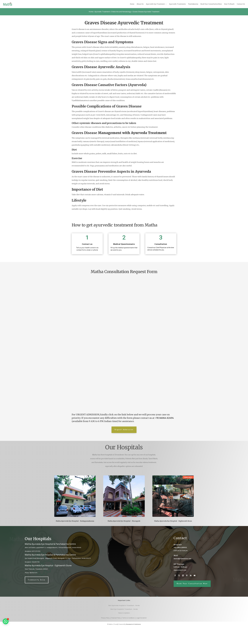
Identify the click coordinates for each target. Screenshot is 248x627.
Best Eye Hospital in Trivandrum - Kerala (124, 609)
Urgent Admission (124, 429)
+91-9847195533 (180, 547)
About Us (140, 4)
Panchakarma (193, 4)
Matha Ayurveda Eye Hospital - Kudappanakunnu (75, 521)
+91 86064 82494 (164, 418)
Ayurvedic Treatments (177, 4)
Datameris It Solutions (133, 624)
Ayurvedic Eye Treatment (155, 4)
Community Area (36, 580)
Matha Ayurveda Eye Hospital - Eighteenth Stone (173, 521)
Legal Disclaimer (141, 618)
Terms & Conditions (128, 618)
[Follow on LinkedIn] (190, 575)
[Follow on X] (179, 575)
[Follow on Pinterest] (186, 575)
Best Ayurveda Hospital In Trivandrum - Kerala (124, 605)
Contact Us (241, 4)
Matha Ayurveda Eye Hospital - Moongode (124, 521)
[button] (6, 621)
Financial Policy (116, 618)
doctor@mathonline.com (182, 559)
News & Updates (124, 613)
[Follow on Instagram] (182, 575)
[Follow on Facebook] (175, 575)
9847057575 (33, 573)
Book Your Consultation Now (211, 4)
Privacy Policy (105, 618)
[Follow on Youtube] (194, 575)
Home (132, 4)
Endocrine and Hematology (121, 12)
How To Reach (229, 4)
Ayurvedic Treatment (102, 12)
